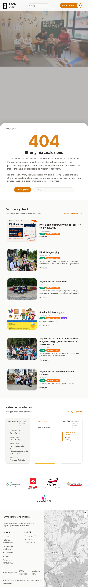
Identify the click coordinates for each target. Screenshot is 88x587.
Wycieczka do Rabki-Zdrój (53, 281)
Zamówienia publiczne (8, 547)
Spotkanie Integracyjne (51, 312)
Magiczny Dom (36, 572)
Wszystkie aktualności (72, 214)
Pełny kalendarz (75, 412)
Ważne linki (8, 553)
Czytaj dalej (44, 237)
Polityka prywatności (8, 541)
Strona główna (22, 189)
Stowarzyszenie (10, 572)
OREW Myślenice (22, 572)
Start (7, 129)
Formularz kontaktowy (8, 561)
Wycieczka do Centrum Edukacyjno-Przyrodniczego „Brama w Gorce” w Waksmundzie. (58, 341)
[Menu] (84, 5)
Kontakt (6, 556)
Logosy (6, 536)
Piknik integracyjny (49, 252)
